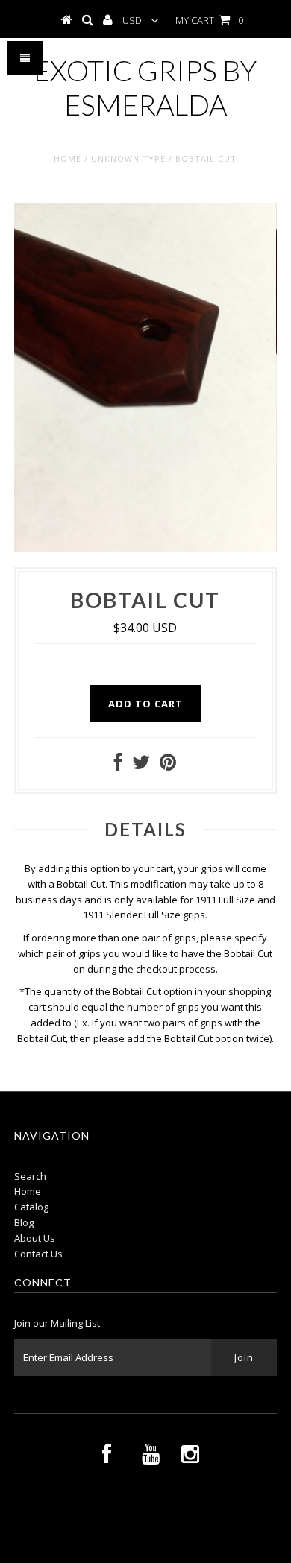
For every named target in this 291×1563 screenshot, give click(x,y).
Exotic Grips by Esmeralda (145, 87)
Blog (24, 1222)
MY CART (209, 20)
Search (30, 1176)
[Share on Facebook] (118, 765)
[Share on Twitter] (141, 765)
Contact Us (38, 1253)
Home (67, 158)
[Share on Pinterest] (168, 765)
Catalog (31, 1206)
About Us (34, 1238)
